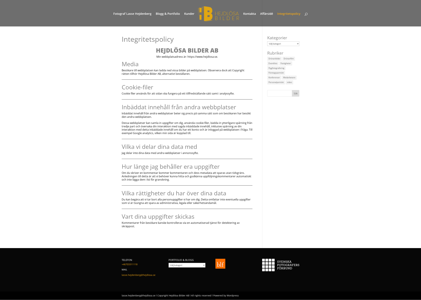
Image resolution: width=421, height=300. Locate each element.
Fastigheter (286, 63)
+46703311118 (129, 264)
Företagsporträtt (276, 72)
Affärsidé (266, 14)
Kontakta (249, 14)
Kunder (189, 14)
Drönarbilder (274, 58)
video (289, 82)
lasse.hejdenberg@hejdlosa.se (138, 275)
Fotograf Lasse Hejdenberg (132, 14)
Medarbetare (289, 77)
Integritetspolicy (288, 14)
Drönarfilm (289, 58)
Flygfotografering (276, 68)
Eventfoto (273, 63)
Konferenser (274, 77)
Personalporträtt (276, 82)
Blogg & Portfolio (168, 14)
